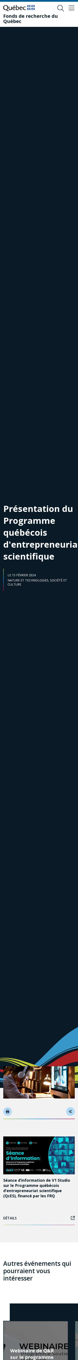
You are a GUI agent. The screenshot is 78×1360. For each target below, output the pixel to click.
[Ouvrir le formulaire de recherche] (60, 8)
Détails (10, 1218)
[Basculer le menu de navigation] (71, 8)
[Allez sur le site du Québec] (19, 8)
